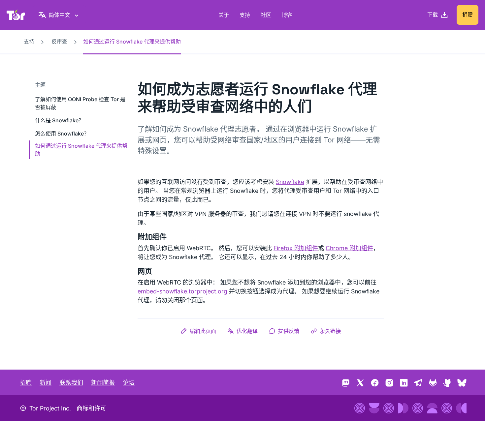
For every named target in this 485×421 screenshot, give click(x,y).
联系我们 (71, 382)
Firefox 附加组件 (296, 248)
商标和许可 (91, 408)
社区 (266, 15)
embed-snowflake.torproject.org (182, 291)
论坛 (129, 382)
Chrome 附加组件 (349, 248)
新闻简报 (103, 382)
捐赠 (467, 14)
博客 (287, 15)
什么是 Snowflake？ (59, 120)
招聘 (26, 382)
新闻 (45, 382)
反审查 (59, 41)
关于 (223, 15)
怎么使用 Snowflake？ (62, 133)
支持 (245, 15)
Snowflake (290, 181)
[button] (198, 331)
